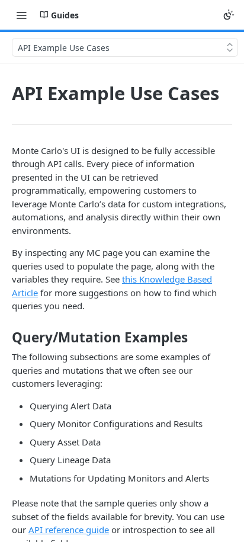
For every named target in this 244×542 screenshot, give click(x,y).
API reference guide (68, 529)
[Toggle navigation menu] (21, 14)
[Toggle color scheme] (228, 14)
